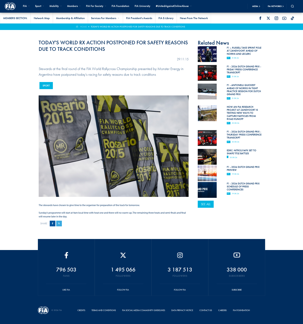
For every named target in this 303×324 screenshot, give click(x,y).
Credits (81, 310)
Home (83, 26)
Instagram (276, 18)
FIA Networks (275, 6)
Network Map (42, 18)
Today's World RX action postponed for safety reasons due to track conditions (138, 26)
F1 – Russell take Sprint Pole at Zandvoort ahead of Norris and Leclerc (244, 50)
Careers (222, 310)
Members (72, 6)
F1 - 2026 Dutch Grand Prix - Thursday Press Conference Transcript (244, 134)
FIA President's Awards (139, 18)
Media (255, 6)
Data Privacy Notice (182, 310)
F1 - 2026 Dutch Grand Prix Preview (243, 168)
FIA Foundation (120, 6)
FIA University (142, 6)
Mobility (54, 6)
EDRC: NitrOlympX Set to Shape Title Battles (241, 152)
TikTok (292, 18)
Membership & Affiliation (70, 18)
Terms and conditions (104, 310)
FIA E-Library (166, 18)
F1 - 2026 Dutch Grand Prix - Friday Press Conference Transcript (244, 69)
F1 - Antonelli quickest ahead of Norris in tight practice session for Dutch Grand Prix (244, 89)
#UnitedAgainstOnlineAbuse (172, 6)
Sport (46, 85)
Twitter (268, 18)
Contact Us (205, 310)
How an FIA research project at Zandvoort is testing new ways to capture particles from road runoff (242, 113)
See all (206, 204)
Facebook (260, 18)
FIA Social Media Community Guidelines (143, 310)
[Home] (10, 6)
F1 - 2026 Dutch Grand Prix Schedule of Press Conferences (243, 186)
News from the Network (194, 18)
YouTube (284, 18)
